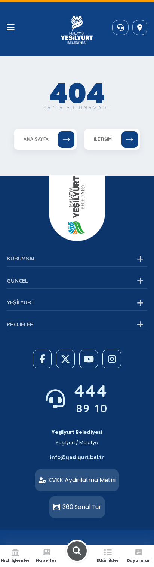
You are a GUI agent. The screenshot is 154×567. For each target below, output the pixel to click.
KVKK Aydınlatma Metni (82, 480)
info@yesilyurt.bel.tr (77, 457)
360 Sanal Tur (81, 507)
